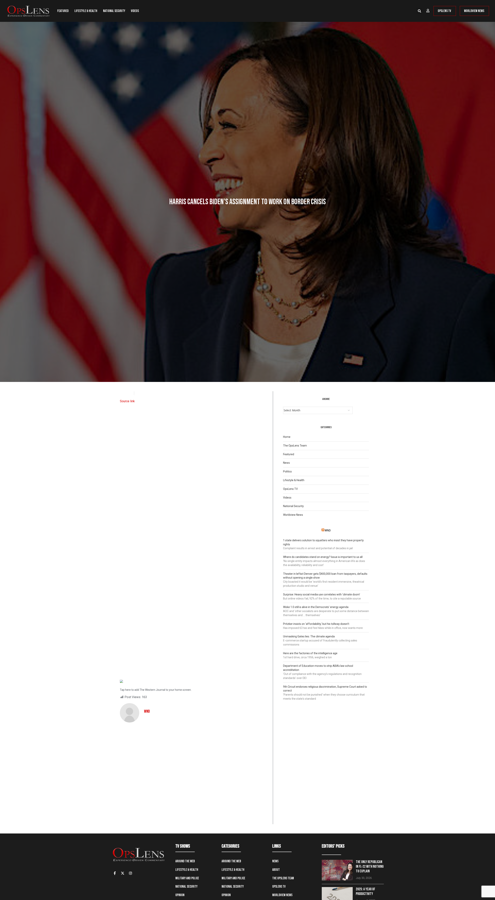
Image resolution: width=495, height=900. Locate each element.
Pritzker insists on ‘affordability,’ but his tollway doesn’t (316, 623)
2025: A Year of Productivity (365, 891)
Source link (127, 401)
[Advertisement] (195, 538)
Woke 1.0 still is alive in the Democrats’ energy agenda (315, 607)
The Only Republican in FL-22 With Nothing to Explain (370, 867)
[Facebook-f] (114, 873)
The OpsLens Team (295, 445)
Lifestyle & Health (85, 11)
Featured (63, 11)
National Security (114, 11)
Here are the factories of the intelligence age (310, 653)
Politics (287, 471)
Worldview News (293, 514)
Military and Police (187, 878)
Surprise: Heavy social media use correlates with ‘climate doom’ (321, 594)
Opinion (179, 895)
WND (328, 530)
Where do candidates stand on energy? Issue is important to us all (323, 556)
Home (286, 436)
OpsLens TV (290, 488)
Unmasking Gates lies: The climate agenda (309, 636)
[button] (419, 11)
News (286, 462)
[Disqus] (195, 774)
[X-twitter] (122, 873)
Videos (135, 11)
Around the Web (185, 861)
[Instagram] (130, 873)
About (276, 870)
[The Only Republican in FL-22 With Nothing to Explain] (337, 870)
